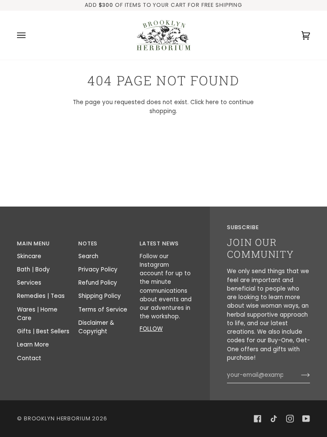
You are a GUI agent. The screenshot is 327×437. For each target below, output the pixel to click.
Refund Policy (97, 283)
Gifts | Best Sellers (43, 331)
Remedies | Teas (41, 296)
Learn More (33, 345)
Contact (29, 358)
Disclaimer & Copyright (96, 327)
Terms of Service (102, 310)
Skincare (29, 256)
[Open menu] (30, 35)
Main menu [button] (33, 243)
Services (29, 283)
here (212, 102)
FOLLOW (151, 329)
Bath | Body (33, 269)
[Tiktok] (274, 418)
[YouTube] (306, 418)
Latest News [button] (159, 243)
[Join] (298, 375)
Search (88, 256)
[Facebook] (257, 418)
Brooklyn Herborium (57, 418)
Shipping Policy (99, 296)
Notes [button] (88, 243)
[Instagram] (290, 418)
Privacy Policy (98, 269)
